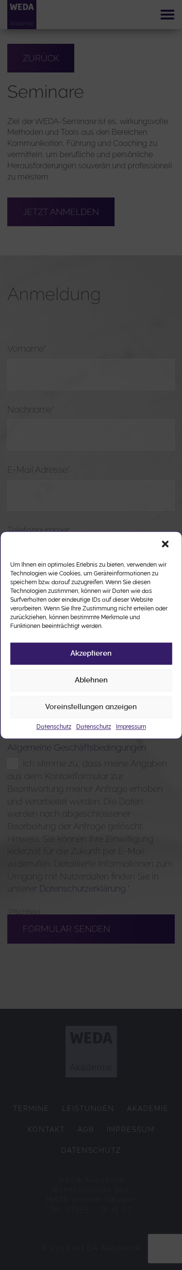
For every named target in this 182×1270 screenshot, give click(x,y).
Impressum (131, 726)
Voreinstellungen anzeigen (91, 706)
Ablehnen (91, 680)
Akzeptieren (91, 653)
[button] (166, 545)
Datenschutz (53, 726)
